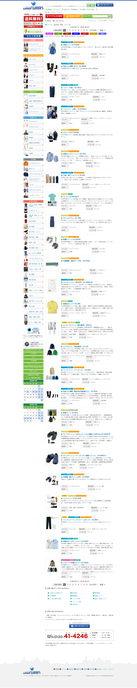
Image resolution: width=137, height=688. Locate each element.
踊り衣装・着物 (33, 237)
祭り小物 (31, 306)
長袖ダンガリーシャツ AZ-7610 (74, 154)
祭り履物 (31, 274)
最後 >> (102, 30)
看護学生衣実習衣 (34, 143)
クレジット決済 (76, 601)
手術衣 (31, 132)
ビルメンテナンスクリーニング (34, 179)
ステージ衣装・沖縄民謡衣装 (35, 205)
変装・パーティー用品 (35, 290)
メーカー (93, 33)
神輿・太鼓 (32, 242)
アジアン (31, 75)
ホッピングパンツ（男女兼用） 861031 (77, 325)
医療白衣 (75, 9)
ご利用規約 (33, 360)
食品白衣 (66, 9)
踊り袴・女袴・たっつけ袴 (35, 216)
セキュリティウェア (35, 190)
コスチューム (33, 210)
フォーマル (32, 59)
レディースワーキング (35, 174)
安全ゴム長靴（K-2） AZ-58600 (74, 66)
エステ (31, 80)
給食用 (31, 106)
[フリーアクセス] (91, 5)
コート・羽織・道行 (35, 322)
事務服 (49, 9)
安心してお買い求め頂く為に (33, 367)
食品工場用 (32, 95)
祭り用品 (91, 9)
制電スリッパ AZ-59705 (71, 239)
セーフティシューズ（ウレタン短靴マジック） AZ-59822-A (84, 455)
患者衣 (31, 137)
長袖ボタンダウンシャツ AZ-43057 (75, 541)
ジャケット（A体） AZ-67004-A (75, 109)
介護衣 (31, 153)
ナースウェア (33, 121)
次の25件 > (94, 30)
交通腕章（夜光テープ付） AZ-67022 (76, 261)
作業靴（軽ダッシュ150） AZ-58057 (76, 477)
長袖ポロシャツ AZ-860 (71, 304)
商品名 (76, 33)
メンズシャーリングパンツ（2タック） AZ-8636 (80, 520)
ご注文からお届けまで (55, 593)
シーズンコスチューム (35, 258)
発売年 (85, 33)
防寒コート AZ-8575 (70, 413)
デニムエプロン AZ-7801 (72, 218)
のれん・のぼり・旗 (35, 269)
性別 (58, 33)
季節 (67, 33)
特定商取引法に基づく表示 (33, 350)
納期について (99, 596)
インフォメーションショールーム (35, 49)
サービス (57, 9)
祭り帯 (31, 285)
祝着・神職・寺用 (34, 317)
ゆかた (31, 295)
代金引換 (74, 604)
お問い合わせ (33, 371)
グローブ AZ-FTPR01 (71, 132)
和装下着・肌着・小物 (35, 311)
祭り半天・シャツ (34, 232)
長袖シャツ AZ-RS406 (71, 45)
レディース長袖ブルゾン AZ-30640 (75, 563)
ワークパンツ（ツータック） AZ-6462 (77, 370)
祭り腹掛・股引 (33, 248)
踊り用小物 (32, 280)
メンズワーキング (34, 163)
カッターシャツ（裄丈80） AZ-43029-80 (78, 282)
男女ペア (31, 168)
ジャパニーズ (33, 70)
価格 (102, 33)
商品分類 (49, 33)
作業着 (83, 9)
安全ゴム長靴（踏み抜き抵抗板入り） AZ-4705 (80, 391)
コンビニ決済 (76, 598)
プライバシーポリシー (33, 364)
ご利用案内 (52, 596)
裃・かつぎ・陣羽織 (35, 253)
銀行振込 (74, 593)
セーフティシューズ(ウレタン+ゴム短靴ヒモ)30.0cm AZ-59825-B (86, 434)
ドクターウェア (33, 127)
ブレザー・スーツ (34, 195)
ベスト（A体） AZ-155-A (72, 88)
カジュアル (32, 64)
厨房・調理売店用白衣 (35, 101)
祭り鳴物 (31, 226)
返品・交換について (101, 598)
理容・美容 (32, 86)
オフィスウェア (33, 44)
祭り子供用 (32, 221)
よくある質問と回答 (55, 598)
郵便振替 (74, 596)
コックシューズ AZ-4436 (72, 498)
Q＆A (33, 357)
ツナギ (31, 184)
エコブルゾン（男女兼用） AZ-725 (75, 346)
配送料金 (97, 593)
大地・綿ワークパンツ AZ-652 (74, 175)
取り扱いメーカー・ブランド (53, 12)
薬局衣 (31, 148)
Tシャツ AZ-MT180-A (71, 197)
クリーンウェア (33, 111)
